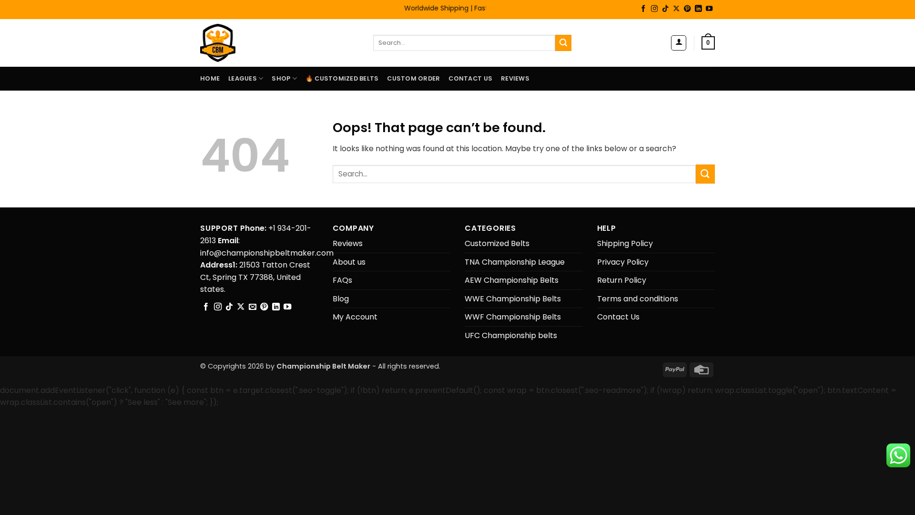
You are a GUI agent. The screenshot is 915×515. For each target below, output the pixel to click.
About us (349, 262)
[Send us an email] (252, 307)
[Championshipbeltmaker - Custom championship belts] (230, 43)
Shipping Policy (625, 243)
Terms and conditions (637, 298)
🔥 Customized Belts (342, 78)
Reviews (515, 78)
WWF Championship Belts (513, 316)
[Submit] (563, 43)
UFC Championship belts (511, 335)
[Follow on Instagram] (654, 9)
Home (210, 78)
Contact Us (470, 78)
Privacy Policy (623, 262)
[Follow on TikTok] (665, 9)
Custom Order (413, 78)
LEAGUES (242, 78)
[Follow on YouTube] (709, 9)
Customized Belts (497, 243)
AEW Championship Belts (512, 280)
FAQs (342, 280)
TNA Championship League (515, 262)
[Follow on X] (676, 9)
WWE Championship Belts (513, 298)
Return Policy (621, 280)
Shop (281, 78)
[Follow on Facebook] (643, 9)
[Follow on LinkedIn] (698, 9)
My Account (355, 316)
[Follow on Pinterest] (687, 9)
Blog (341, 298)
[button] (678, 43)
